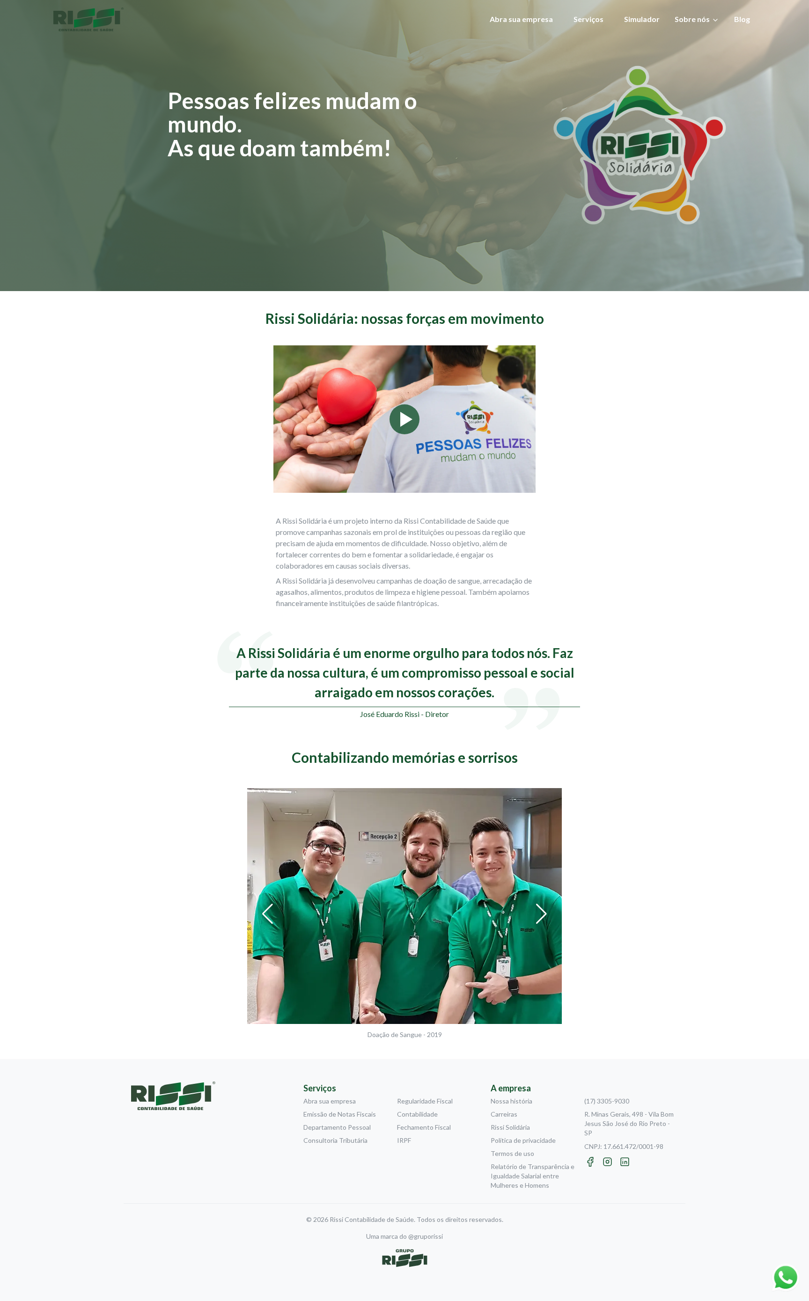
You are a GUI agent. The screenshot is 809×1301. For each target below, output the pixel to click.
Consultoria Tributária (335, 1140)
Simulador (642, 19)
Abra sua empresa (521, 19)
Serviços (588, 19)
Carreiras (504, 1114)
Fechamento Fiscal (424, 1127)
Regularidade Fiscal (425, 1101)
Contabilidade (417, 1114)
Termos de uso (512, 1153)
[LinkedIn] (625, 1162)
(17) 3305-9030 (606, 1101)
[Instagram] (607, 1162)
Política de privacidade (523, 1140)
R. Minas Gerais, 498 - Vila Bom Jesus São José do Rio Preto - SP (629, 1123)
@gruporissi (425, 1236)
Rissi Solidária (510, 1127)
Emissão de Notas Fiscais (339, 1114)
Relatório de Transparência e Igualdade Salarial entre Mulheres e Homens (532, 1175)
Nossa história (511, 1101)
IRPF (404, 1140)
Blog (742, 19)
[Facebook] (590, 1162)
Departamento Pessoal (337, 1127)
